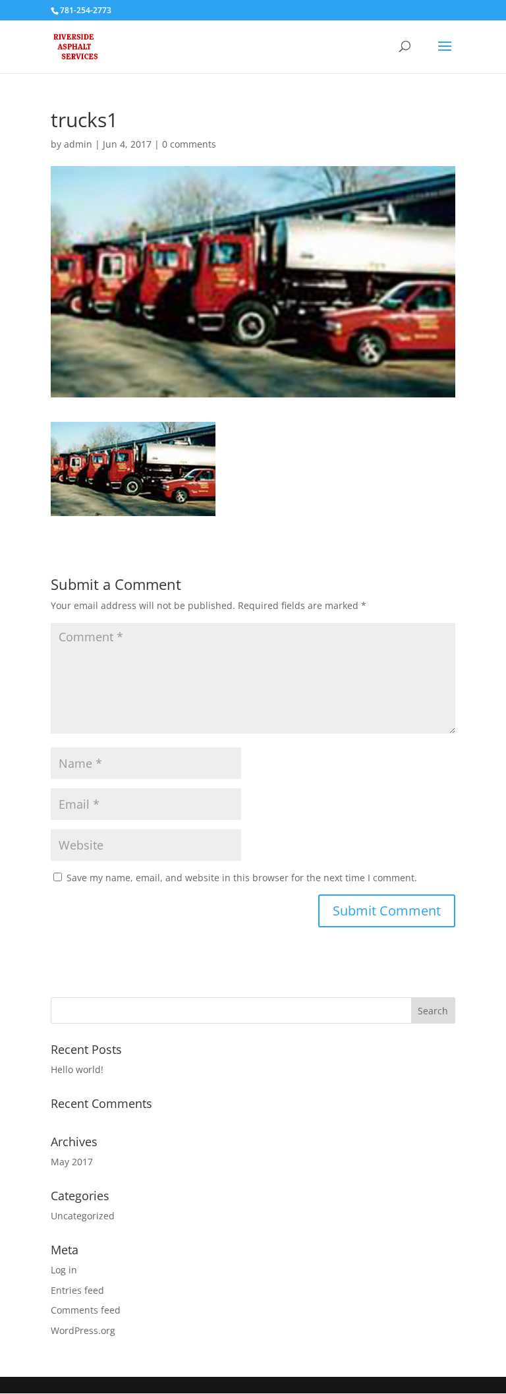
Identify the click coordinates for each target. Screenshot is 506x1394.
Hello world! (77, 1069)
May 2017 (72, 1161)
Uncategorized (83, 1215)
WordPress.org (83, 1330)
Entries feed (77, 1290)
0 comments (189, 144)
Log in (64, 1269)
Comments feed (86, 1310)
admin (78, 144)
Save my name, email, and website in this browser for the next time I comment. (242, 877)
